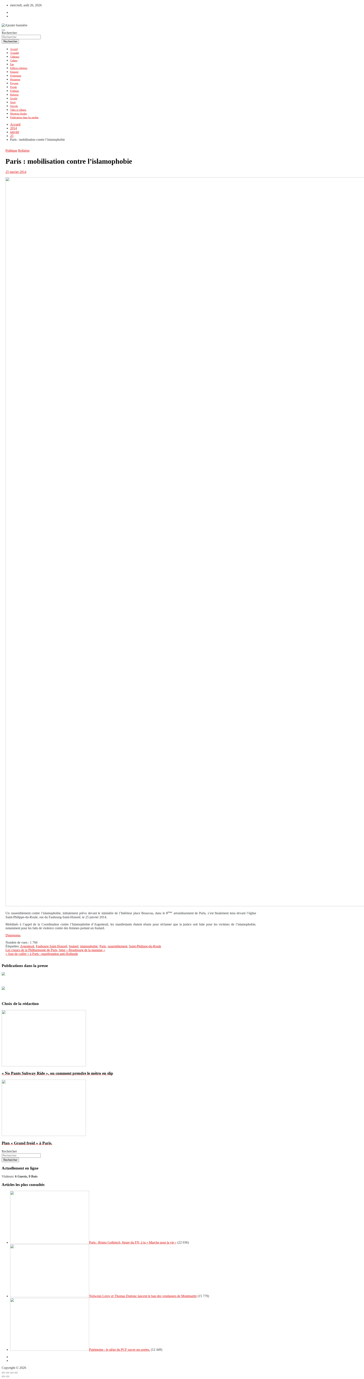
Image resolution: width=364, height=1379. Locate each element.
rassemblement (117, 946)
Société (13, 98)
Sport (13, 102)
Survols (14, 106)
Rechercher (9, 33)
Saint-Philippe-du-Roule (145, 946)
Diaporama (12, 935)
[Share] (7, 1372)
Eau (12, 64)
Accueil (14, 49)
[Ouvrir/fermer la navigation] (3, 30)
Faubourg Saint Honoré (51, 946)
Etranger (14, 71)
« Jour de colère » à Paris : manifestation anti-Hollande (41, 954)
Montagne (15, 79)
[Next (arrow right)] (7, 1376)
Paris (102, 946)
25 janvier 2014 (15, 172)
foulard (73, 946)
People (13, 87)
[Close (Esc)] (3, 1372)
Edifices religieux (18, 68)
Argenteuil (27, 946)
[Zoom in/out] (16, 1372)
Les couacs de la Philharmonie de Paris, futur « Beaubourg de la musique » (55, 950)
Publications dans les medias (24, 117)
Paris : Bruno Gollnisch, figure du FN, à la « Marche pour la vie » (133, 1242)
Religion (14, 94)
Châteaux (14, 56)
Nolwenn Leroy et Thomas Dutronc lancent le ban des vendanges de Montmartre (143, 1296)
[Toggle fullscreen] (11, 1372)
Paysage (14, 83)
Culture (13, 60)
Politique (14, 90)
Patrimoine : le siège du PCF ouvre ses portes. (119, 1349)
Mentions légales (18, 113)
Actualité (14, 52)
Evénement (15, 75)
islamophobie (89, 946)
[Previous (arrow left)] (3, 1376)
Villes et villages (18, 109)
